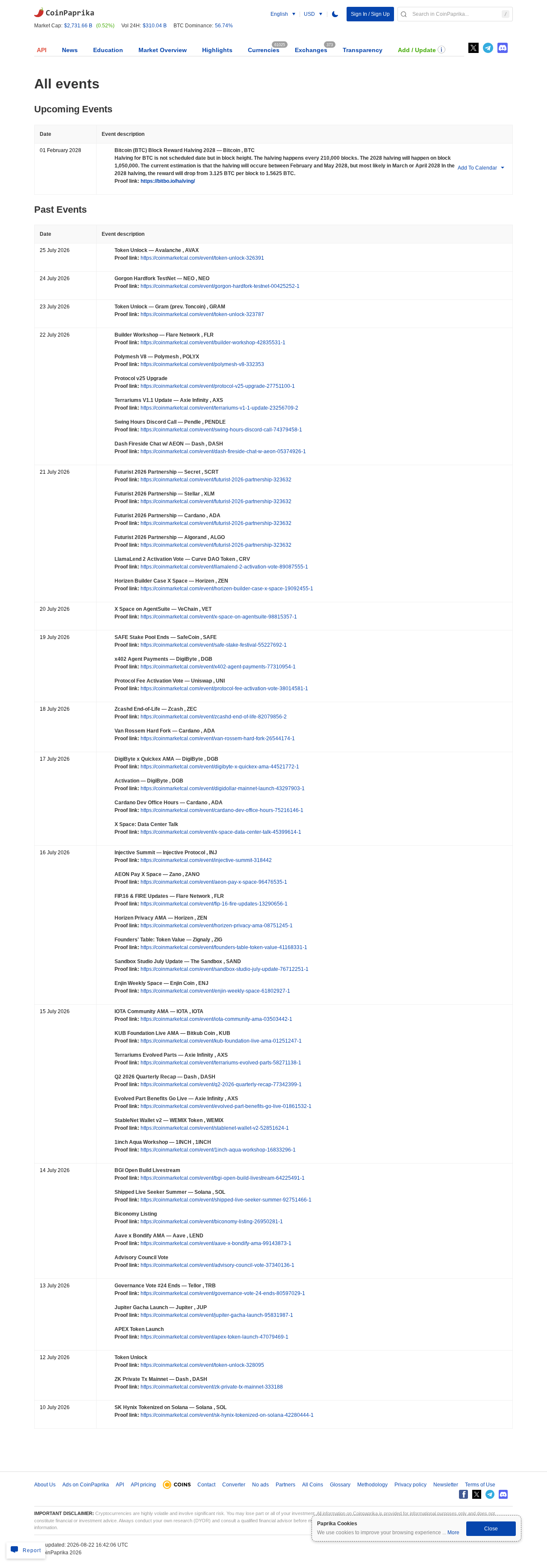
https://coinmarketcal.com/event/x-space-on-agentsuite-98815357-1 (218, 617)
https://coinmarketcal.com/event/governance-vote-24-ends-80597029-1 (222, 1293)
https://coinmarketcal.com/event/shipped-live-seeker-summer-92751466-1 (225, 1200)
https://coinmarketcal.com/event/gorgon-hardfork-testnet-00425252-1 (219, 286)
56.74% (224, 26)
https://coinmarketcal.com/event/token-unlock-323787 (201, 314)
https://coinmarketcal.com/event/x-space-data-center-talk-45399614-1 (220, 832)
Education (108, 50)
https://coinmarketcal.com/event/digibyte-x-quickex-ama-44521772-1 (219, 767)
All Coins (312, 1485)
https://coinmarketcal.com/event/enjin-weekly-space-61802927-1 (214, 991)
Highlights (217, 50)
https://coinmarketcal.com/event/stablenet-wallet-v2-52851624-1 (214, 1128)
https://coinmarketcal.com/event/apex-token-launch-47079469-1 (213, 1337)
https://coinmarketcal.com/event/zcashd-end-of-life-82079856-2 (213, 717)
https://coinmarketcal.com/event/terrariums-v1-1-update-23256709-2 (218, 408)
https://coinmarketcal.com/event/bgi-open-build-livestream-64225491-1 (222, 1178)
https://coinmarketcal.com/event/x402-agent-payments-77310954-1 (217, 667)
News (70, 50)
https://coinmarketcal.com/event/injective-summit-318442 (205, 860)
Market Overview (162, 50)
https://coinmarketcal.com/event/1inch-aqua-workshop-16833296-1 (217, 1150)
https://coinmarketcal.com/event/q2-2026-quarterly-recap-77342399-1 (220, 1084)
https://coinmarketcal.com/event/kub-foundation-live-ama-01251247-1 (220, 1041)
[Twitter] (473, 48)
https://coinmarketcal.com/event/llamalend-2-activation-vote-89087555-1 (223, 567)
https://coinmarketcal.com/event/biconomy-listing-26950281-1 (211, 1222)
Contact (206, 1485)
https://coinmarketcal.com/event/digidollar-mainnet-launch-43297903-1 (222, 788)
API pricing (143, 1485)
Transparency (362, 50)
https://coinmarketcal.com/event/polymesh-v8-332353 (201, 364)
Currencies (263, 50)
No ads (260, 1485)
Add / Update (417, 50)
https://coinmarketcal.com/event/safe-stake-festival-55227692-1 (213, 645)
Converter (233, 1485)
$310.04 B (155, 26)
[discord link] (502, 48)
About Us (45, 1485)
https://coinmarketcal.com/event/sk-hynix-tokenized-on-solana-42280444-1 (226, 1415)
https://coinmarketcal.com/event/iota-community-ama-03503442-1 (215, 1019)
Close (491, 1529)
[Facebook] (463, 1494)
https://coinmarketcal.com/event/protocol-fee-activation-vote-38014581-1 (223, 689)
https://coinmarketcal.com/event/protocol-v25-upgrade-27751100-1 (217, 386)
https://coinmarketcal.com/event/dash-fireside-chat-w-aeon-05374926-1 (222, 451)
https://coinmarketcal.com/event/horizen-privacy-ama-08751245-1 (216, 926)
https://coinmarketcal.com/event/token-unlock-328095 (201, 1365)
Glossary (340, 1485)
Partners (285, 1485)
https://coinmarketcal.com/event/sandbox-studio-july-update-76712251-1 (224, 969)
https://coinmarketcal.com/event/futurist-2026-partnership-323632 (215, 480)
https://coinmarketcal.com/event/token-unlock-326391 (201, 258)
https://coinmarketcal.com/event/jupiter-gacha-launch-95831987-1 (216, 1315)
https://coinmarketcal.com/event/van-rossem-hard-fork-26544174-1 (217, 738)
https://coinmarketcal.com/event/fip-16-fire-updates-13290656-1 (213, 904)
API (42, 50)
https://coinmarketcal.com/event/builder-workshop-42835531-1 (212, 343)
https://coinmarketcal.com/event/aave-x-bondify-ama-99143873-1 (215, 1243)
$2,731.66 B (78, 26)
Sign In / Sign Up (370, 14)
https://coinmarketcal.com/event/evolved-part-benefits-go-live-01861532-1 (225, 1106)
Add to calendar (477, 168)
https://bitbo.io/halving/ (167, 181)
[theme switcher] (335, 14)
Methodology (372, 1485)
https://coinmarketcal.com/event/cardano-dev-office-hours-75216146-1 (221, 810)
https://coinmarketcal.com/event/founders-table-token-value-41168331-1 (223, 947)
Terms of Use (480, 1485)
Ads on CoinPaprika (85, 1485)
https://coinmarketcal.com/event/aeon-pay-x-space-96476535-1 (213, 882)
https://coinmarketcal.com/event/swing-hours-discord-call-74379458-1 (220, 430)
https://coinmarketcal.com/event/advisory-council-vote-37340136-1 (216, 1265)
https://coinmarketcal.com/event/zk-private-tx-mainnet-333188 (211, 1387)
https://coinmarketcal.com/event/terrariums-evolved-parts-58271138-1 (220, 1063)
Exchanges (311, 50)
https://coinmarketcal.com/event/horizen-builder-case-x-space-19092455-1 (226, 589)
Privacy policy (410, 1485)
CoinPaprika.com (64, 12)
